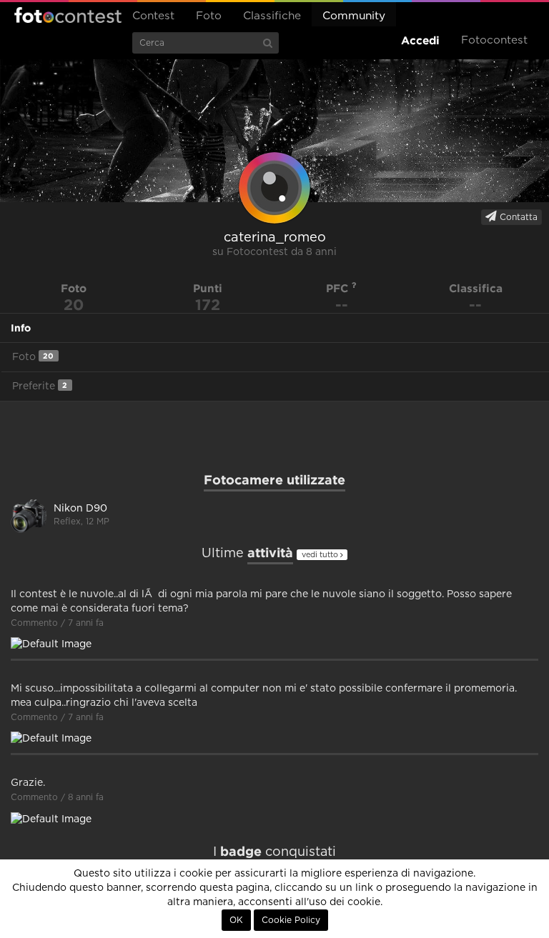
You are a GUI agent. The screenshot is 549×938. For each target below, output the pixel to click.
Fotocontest (68, 15)
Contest (153, 16)
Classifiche (272, 16)
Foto (209, 16)
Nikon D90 (80, 509)
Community (353, 16)
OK (236, 920)
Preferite (39, 386)
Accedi (420, 40)
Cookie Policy (291, 920)
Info (21, 328)
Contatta (517, 217)
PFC (339, 288)
